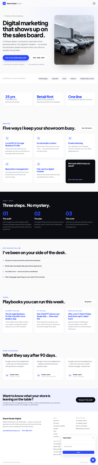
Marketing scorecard (82, 428)
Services (56, 420)
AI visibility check (81, 423)
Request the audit (86, 400)
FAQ (54, 431)
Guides (55, 428)
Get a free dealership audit (15, 58)
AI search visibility (59, 426)
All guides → (89, 301)
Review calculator (81, 426)
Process (56, 423)
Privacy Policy (84, 462)
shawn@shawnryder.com (11, 431)
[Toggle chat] (93, 460)
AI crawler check (81, 420)
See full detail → (87, 128)
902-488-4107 (39, 58)
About (55, 434)
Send (78, 452)
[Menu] (94, 3)
